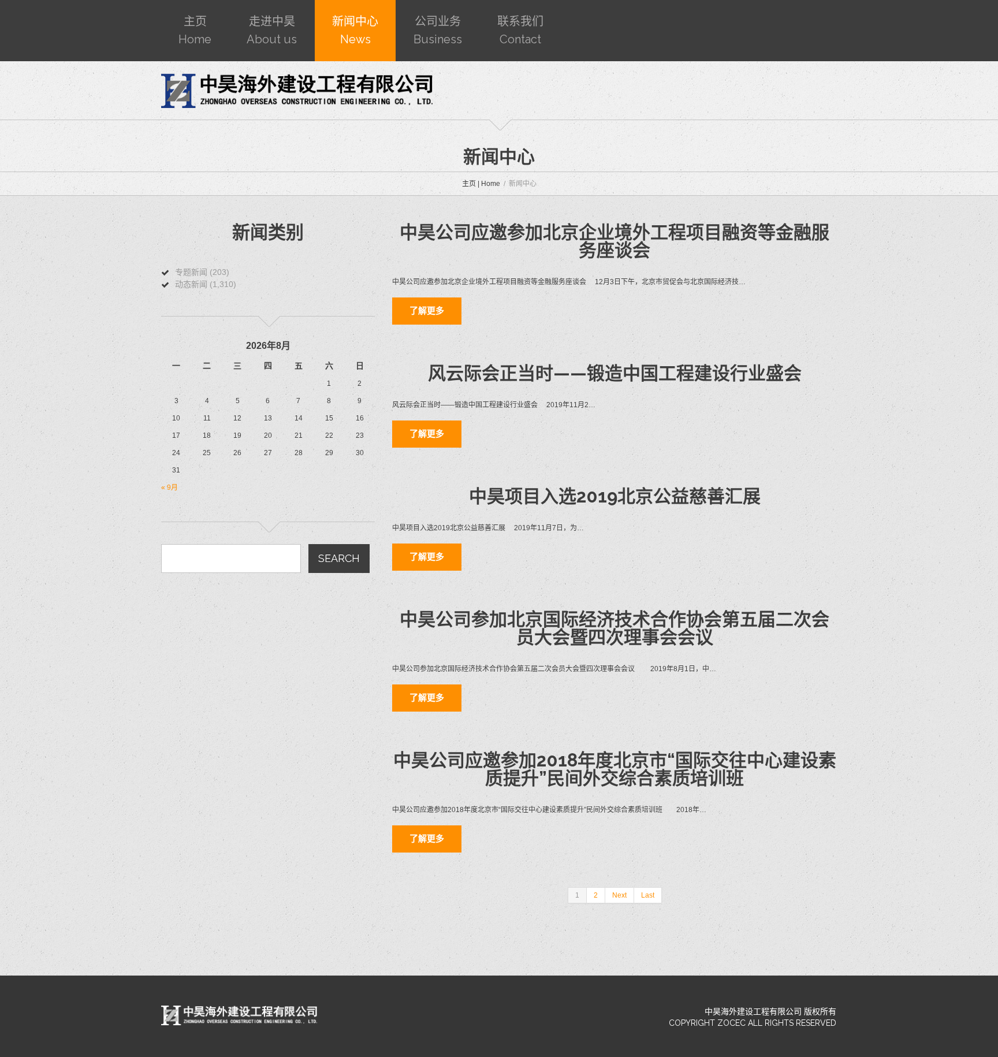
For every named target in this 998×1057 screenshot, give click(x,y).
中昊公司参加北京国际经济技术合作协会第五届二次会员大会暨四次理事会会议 (614, 628)
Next (619, 895)
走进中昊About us (272, 30)
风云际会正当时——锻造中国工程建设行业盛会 (615, 373)
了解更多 (426, 311)
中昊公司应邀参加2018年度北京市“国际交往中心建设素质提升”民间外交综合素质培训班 (614, 769)
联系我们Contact (520, 30)
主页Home (194, 30)
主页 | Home (481, 184)
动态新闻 (191, 284)
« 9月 (169, 487)
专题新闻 (191, 272)
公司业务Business (438, 30)
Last (647, 895)
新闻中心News (355, 30)
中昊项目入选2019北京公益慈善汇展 (615, 496)
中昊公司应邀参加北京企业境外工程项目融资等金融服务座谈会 (614, 241)
